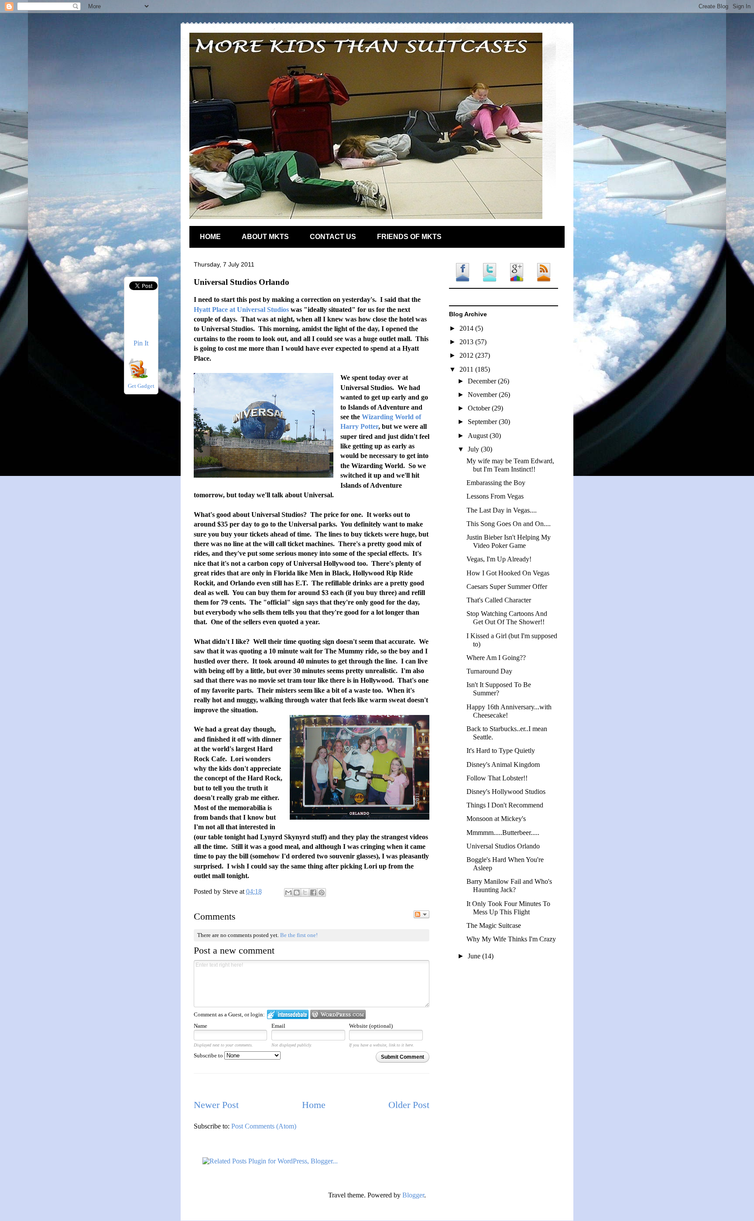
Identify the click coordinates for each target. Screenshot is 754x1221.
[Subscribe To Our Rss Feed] (138, 376)
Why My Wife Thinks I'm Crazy (511, 939)
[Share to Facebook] (313, 892)
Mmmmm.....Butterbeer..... (502, 832)
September (483, 421)
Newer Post (216, 1104)
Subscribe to (209, 1055)
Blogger (413, 1195)
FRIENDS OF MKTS (409, 236)
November (483, 394)
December (483, 381)
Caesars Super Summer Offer (506, 586)
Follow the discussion (421, 914)
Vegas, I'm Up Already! (498, 559)
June (475, 956)
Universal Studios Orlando (503, 846)
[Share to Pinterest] (321, 892)
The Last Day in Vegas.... (501, 510)
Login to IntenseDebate (287, 1014)
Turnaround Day (489, 671)
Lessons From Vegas (495, 496)
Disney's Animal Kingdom (503, 764)
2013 (467, 341)
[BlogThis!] (296, 892)
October (480, 408)
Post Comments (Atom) (263, 1126)
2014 (467, 328)
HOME (210, 236)
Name (200, 1026)
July (474, 449)
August (479, 435)
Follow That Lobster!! (497, 778)
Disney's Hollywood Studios (505, 791)
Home (314, 1104)
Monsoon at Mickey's (496, 818)
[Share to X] (305, 892)
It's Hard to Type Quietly (500, 750)
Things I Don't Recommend (504, 805)
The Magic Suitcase (493, 925)
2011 (467, 369)
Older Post (408, 1104)
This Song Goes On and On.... (508, 523)
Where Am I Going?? (496, 657)
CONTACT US (333, 236)
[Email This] (288, 892)
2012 (467, 355)
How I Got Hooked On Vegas (507, 573)
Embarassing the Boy (495, 482)
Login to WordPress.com (338, 1014)
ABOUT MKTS (265, 236)
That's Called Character (498, 600)
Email (278, 1026)
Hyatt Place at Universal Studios (241, 309)
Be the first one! (299, 935)
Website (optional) (371, 1026)
